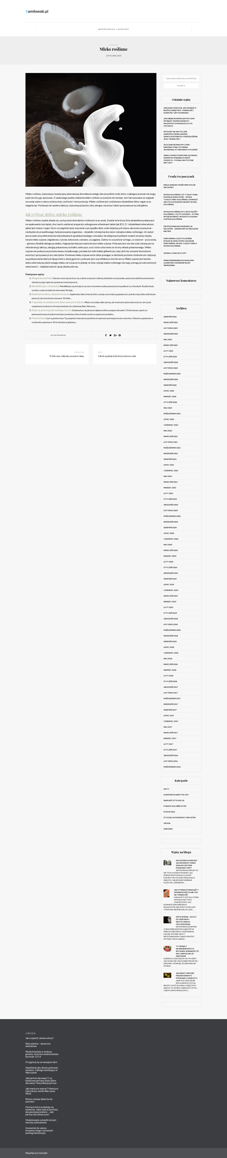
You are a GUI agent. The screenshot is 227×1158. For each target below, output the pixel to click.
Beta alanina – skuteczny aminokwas (38, 1044)
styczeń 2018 (170, 681)
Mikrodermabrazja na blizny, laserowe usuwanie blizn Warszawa (179, 262)
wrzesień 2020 (171, 522)
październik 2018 (172, 630)
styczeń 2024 (170, 402)
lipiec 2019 (169, 584)
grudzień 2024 (171, 362)
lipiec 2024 (169, 391)
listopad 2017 (171, 693)
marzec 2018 (170, 670)
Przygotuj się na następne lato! (41, 1062)
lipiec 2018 (169, 647)
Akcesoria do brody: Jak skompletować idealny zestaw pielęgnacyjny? (186, 864)
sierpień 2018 (170, 641)
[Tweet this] (110, 335)
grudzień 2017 (171, 687)
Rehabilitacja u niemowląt (45, 286)
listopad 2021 (171, 442)
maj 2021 (168, 476)
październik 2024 (172, 374)
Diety (166, 789)
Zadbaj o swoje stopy (175, 253)
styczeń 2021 (170, 499)
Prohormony (38, 318)
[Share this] (106, 335)
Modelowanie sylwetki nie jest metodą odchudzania (40, 1121)
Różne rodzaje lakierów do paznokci (39, 1100)
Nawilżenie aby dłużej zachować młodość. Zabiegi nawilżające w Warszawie (41, 1070)
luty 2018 (168, 675)
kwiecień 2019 (171, 596)
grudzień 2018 (171, 618)
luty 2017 (168, 744)
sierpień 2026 (170, 317)
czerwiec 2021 (171, 470)
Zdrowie (113, 45)
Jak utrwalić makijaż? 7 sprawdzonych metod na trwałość (186, 892)
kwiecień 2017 (171, 732)
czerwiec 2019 (171, 590)
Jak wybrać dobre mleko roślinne (53, 214)
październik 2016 (172, 767)
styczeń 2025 (170, 356)
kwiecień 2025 (171, 345)
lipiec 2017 (169, 715)
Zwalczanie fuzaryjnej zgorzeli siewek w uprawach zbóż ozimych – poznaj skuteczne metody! (180, 159)
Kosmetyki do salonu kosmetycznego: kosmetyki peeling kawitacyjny (39, 1130)
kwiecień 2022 (171, 436)
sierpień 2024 (170, 385)
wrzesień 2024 (171, 379)
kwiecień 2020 (171, 550)
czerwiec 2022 (171, 425)
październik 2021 (172, 448)
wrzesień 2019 (171, 573)
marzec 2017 (170, 738)
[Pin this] (119, 335)
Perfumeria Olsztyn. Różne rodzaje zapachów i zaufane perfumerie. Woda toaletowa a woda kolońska (180, 242)
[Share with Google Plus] (115, 335)
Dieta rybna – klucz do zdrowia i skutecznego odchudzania (186, 920)
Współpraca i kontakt (113, 29)
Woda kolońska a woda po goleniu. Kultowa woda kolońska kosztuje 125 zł (41, 1054)
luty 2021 (168, 493)
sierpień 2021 (170, 459)
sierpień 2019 (170, 579)
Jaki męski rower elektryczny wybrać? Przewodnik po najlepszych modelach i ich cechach (179, 122)
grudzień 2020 (171, 505)
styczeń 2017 (170, 750)
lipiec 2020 (169, 533)
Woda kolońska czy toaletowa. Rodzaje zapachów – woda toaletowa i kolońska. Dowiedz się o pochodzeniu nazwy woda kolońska (181, 199)
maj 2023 (168, 408)
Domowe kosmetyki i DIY (176, 795)
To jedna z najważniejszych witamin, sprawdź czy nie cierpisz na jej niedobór (187, 951)
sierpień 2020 (170, 527)
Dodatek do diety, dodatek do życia (50, 294)
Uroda (167, 823)
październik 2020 (172, 516)
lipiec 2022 (169, 419)
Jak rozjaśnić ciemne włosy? (39, 1038)
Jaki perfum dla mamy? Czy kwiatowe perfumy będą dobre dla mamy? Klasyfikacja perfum (41, 1080)
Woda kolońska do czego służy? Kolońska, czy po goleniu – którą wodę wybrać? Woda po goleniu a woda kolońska (181, 215)
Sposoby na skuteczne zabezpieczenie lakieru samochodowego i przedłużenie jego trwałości (181, 135)
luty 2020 (168, 562)
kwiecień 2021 (171, 482)
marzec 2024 (170, 396)
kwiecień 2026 (171, 322)
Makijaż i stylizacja (174, 800)
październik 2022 (172, 413)
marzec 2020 (170, 556)
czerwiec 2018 (171, 653)
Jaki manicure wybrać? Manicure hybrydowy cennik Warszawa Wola (41, 1091)
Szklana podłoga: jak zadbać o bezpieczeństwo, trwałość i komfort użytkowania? (180, 110)
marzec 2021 (170, 487)
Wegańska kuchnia (42, 278)
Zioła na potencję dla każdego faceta (51, 310)
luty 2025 (168, 351)
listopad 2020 (171, 510)
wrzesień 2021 (171, 453)
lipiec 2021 (169, 465)
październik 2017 (172, 698)
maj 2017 (168, 727)
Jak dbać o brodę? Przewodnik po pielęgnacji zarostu (186, 975)
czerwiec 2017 (171, 721)
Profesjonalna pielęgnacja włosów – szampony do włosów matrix (181, 228)
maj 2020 (168, 544)
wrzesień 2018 (171, 636)
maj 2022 (168, 430)
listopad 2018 (171, 624)
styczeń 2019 (170, 613)
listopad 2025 (171, 328)
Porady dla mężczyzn (175, 806)
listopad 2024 (171, 368)
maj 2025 (168, 339)
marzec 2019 (170, 601)
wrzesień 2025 (171, 334)
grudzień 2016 (171, 755)
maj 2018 (168, 658)
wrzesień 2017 (171, 704)
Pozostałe (169, 812)
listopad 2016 (171, 761)
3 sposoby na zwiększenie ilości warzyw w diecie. (58, 302)
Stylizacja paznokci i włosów (180, 817)
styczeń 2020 (170, 567)
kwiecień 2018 (171, 664)
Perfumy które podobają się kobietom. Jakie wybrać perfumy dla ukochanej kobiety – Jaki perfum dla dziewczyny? (41, 1111)
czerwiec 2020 (171, 539)
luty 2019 (168, 607)
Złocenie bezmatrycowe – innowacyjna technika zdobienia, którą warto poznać (181, 147)
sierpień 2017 (170, 710)
